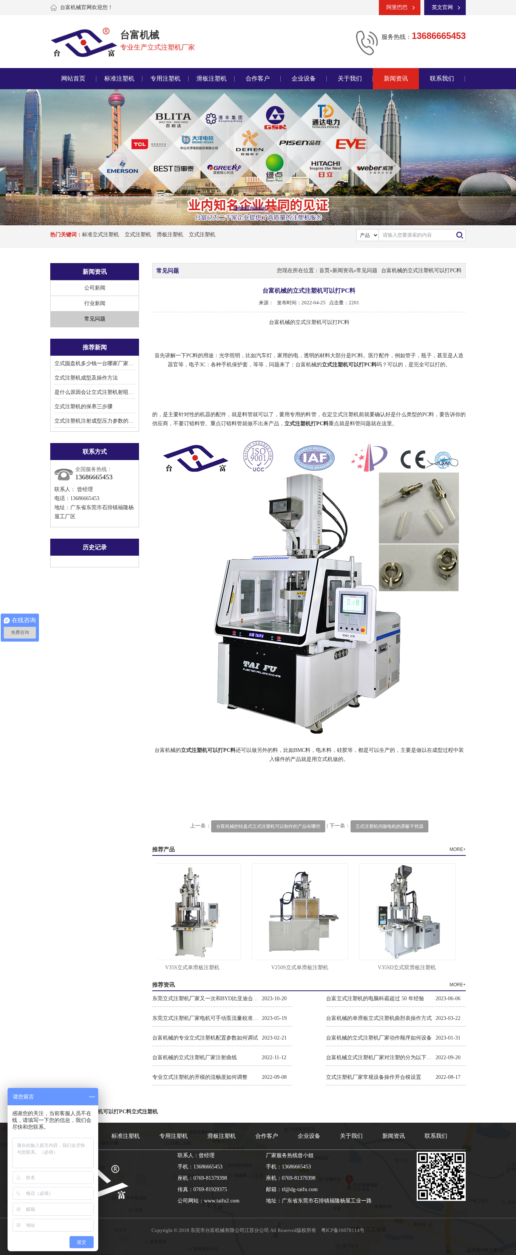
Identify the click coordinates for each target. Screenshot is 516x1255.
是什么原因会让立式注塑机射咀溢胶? (97, 392)
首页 (324, 270)
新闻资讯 (396, 78)
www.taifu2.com (221, 1201)
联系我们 (442, 78)
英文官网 (442, 7)
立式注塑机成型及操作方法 (86, 378)
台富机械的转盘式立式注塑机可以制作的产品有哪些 (268, 826)
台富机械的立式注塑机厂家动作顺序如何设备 (379, 1038)
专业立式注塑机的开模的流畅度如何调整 (199, 1077)
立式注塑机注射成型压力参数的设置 (96, 421)
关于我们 (350, 78)
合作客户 (258, 78)
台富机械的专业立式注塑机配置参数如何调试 (205, 1038)
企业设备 (304, 78)
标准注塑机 (119, 78)
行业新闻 (94, 303)
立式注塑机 (138, 234)
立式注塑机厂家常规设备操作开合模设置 (373, 1077)
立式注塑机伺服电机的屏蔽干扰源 (389, 826)
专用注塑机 (165, 78)
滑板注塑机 (211, 78)
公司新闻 (94, 288)
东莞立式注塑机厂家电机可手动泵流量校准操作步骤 (207, 1018)
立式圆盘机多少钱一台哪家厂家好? (95, 363)
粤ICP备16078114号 (343, 1230)
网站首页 (73, 78)
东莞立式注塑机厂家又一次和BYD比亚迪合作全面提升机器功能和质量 (207, 998)
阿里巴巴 (397, 7)
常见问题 (94, 319)
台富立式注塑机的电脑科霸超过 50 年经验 (375, 998)
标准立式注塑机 (100, 234)
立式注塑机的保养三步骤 (83, 406)
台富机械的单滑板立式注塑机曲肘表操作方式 (379, 1018)
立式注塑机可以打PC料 (104, 1111)
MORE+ (458, 849)
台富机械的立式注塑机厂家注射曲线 (194, 1057)
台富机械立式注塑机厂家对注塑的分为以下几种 (381, 1057)
